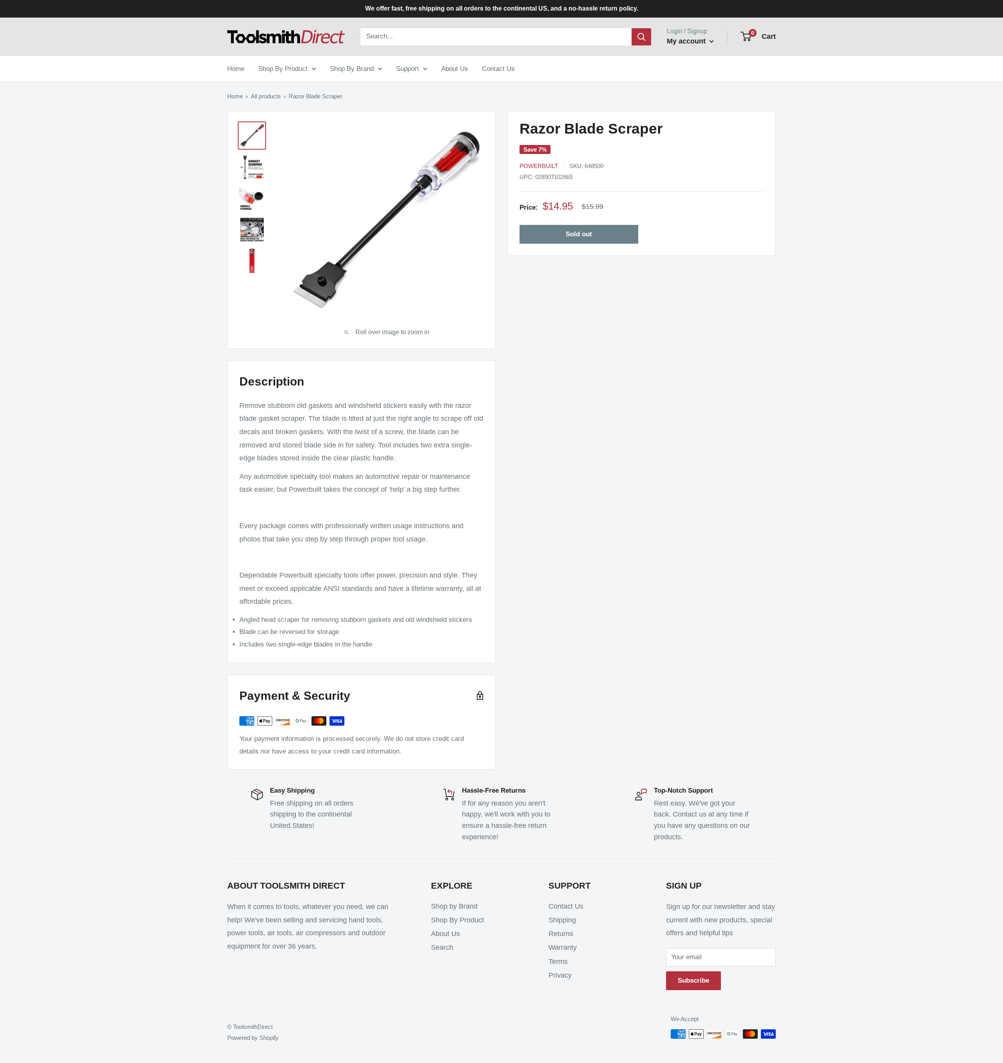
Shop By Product (283, 68)
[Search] (641, 36)
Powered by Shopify (253, 1037)
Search (442, 947)
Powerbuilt (539, 166)
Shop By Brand (352, 68)
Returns (561, 934)
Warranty (563, 947)
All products (266, 96)
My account (687, 41)
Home (235, 68)
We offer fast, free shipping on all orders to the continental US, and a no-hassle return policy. (501, 8)
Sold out (579, 234)
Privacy (560, 975)
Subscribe (693, 980)
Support (407, 68)
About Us (454, 68)
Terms (558, 961)
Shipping (562, 920)
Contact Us (498, 68)
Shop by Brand (454, 906)
